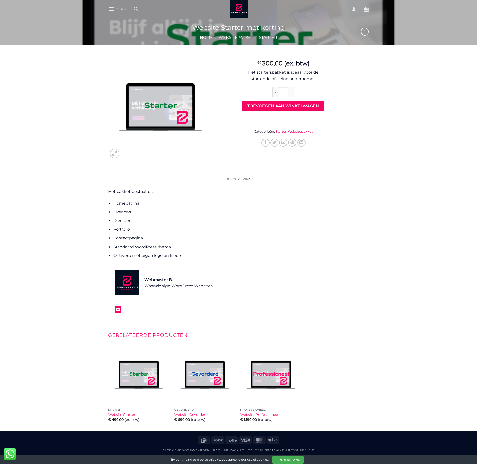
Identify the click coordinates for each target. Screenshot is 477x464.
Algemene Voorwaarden (186, 450)
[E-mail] (118, 311)
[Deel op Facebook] (265, 143)
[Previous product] (365, 31)
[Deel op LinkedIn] (301, 143)
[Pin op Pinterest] (292, 143)
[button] (117, 9)
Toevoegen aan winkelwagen (283, 106)
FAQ (216, 450)
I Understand (287, 460)
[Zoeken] (136, 9)
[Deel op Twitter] (274, 143)
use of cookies (257, 459)
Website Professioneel (259, 414)
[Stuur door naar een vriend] (283, 143)
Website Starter (121, 414)
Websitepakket (236, 37)
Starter (268, 37)
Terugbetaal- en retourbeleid (284, 450)
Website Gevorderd (191, 414)
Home (206, 37)
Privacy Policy (238, 450)
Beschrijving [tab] (238, 179)
